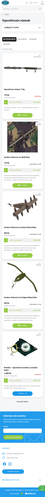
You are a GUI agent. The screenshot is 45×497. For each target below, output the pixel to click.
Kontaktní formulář (13, 471)
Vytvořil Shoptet (14, 493)
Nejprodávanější (9, 39)
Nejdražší (32, 39)
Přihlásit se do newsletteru (13, 437)
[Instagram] (9, 464)
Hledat (40, 9)
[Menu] (42, 3)
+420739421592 (12, 458)
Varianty (21, 393)
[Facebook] (4, 464)
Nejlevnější (22, 39)
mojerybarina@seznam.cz (15, 453)
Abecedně (6, 44)
